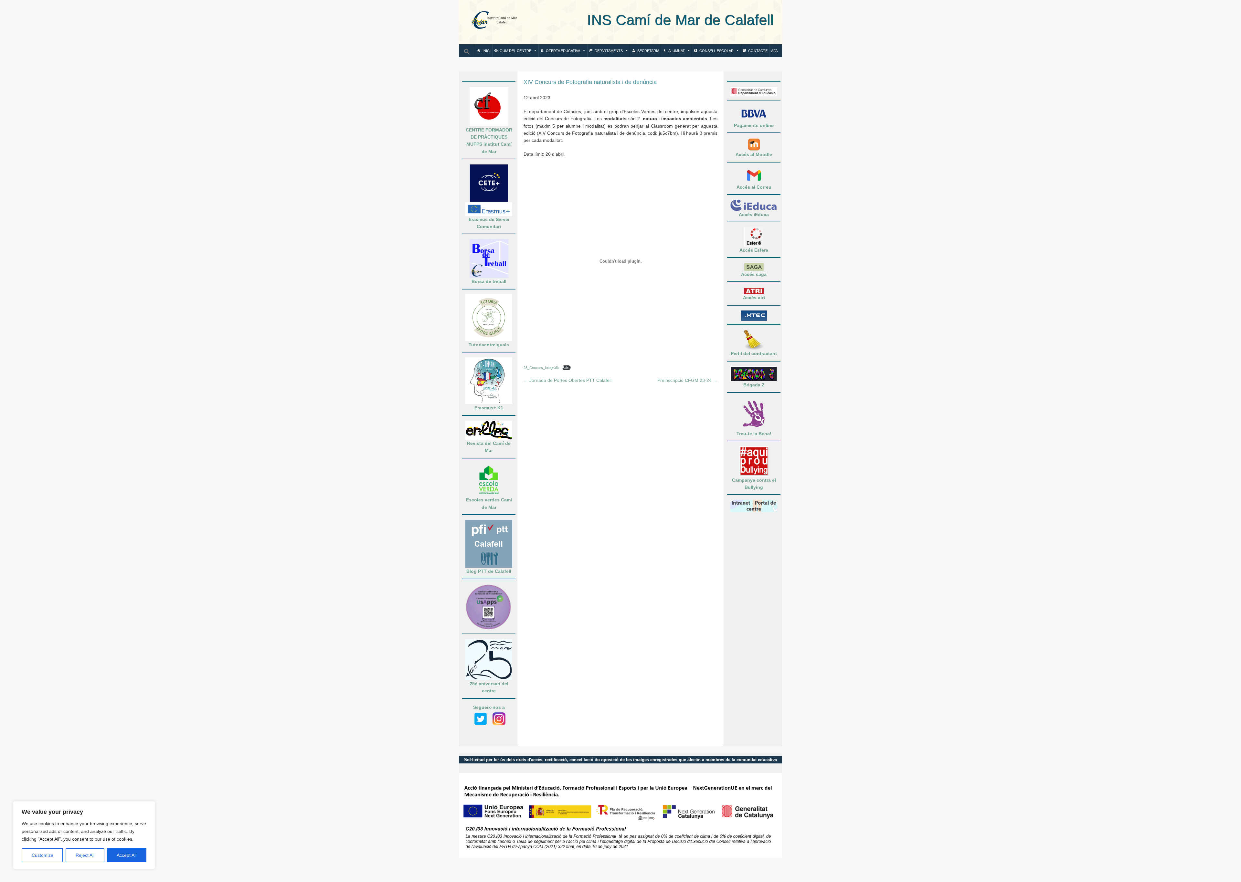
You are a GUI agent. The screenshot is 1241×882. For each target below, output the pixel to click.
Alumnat (676, 51)
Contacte (758, 51)
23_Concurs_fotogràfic (541, 368)
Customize (42, 855)
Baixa (566, 368)
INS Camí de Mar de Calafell (651, 20)
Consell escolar (716, 51)
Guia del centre (515, 51)
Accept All (126, 855)
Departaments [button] (609, 51)
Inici (487, 51)
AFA (774, 51)
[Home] (494, 20)
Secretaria (648, 51)
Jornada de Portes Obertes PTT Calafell (567, 380)
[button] (467, 53)
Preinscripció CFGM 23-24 (687, 380)
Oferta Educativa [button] (563, 51)
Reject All (85, 855)
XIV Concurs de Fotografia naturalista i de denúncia (590, 82)
